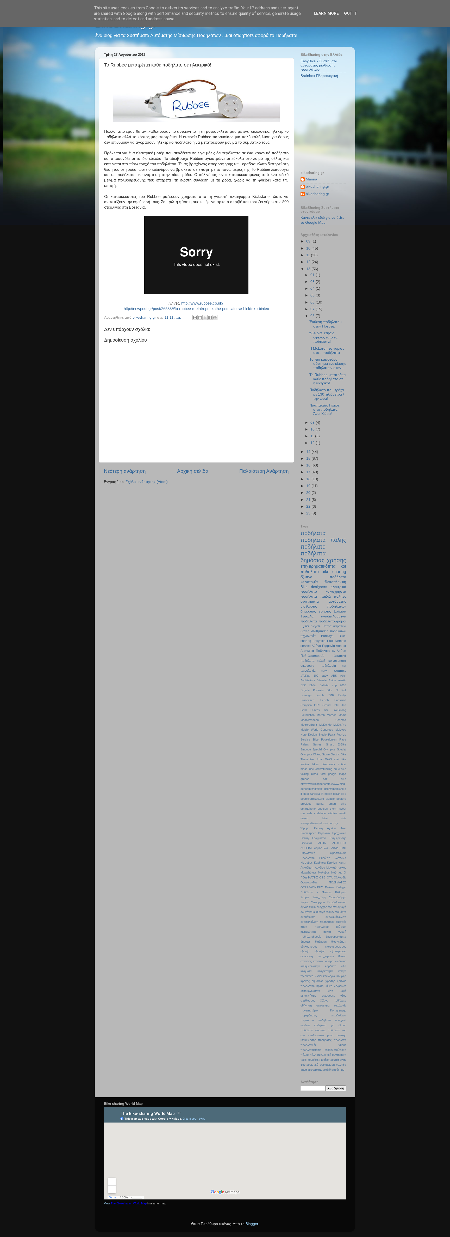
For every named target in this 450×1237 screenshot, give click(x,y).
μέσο (330, 990)
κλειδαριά (329, 976)
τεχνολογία (308, 636)
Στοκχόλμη (319, 897)
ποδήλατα (313, 533)
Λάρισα (341, 646)
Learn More (326, 13)
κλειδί (318, 976)
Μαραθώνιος (308, 872)
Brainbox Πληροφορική (319, 76)
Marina (311, 179)
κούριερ (341, 976)
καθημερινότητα (310, 966)
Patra (331, 734)
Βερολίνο (324, 833)
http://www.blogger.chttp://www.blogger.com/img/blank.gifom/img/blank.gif (323, 788)
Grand (326, 705)
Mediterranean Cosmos (323, 719)
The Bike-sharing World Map (129, 1203)
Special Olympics (323, 749)
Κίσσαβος (306, 862)
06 (313, 302)
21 (308, 500)
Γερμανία (328, 646)
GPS (317, 705)
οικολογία (340, 1005)
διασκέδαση (338, 941)
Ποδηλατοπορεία (312, 656)
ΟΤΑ (330, 877)
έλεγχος (322, 906)
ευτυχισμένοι (326, 956)
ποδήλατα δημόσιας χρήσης (323, 556)
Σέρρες (305, 897)
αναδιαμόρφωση (336, 916)
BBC (303, 685)
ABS (334, 675)
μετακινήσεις (308, 995)
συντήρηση (339, 1054)
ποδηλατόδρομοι (332, 621)
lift (322, 793)
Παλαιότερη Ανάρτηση (264, 471)
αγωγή (342, 906)
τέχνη (325, 670)
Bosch (320, 695)
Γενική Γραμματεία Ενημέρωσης (323, 838)
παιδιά (325, 596)
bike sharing (334, 571)
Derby (342, 695)
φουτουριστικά (309, 1064)
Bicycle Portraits (312, 690)
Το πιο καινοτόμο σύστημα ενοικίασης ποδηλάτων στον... (327, 363)
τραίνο (325, 1059)
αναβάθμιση (308, 916)
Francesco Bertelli (315, 700)
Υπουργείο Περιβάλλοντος (328, 902)
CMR (331, 695)
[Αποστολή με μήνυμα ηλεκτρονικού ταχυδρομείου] (195, 317)
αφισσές (341, 921)
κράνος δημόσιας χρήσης (318, 981)
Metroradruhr (309, 724)
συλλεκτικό (324, 1054)
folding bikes (309, 773)
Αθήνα (316, 646)
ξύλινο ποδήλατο (333, 1000)
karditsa (315, 793)
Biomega (306, 695)
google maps (337, 773)
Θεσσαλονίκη (335, 582)
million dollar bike (335, 793)
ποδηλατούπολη (335, 1049)
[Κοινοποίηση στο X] (205, 317)
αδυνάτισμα (308, 911)
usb (309, 813)
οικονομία (307, 666)
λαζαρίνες (340, 985)
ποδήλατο (313, 546)
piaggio (330, 798)
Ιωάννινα (340, 857)
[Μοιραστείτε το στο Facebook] (210, 317)
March (321, 715)
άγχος (304, 906)
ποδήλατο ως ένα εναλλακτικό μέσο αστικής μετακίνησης (323, 1035)
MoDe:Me (325, 724)
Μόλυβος (323, 872)
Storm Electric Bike (334, 754)
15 (308, 458)
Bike (304, 587)
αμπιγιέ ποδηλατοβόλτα (331, 911)
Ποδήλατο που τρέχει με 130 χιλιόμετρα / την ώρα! (326, 394)
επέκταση (307, 956)
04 (313, 288)
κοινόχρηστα (337, 661)
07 (313, 309)
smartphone (308, 808)
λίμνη (329, 985)
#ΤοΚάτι (305, 675)
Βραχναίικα (339, 833)
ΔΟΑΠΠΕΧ (339, 843)
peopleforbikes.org (312, 798)
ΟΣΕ (322, 877)
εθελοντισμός (309, 946)
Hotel (336, 705)
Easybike (319, 641)
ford (323, 773)
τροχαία (334, 1059)
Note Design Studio (314, 734)
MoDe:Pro (339, 724)
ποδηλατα (340, 1039)
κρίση (319, 985)
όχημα (340, 1069)
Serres (317, 744)
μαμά (343, 990)
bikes (315, 764)
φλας (343, 1059)
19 (308, 486)
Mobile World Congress (317, 729)
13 (308, 269)
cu (335, 769)
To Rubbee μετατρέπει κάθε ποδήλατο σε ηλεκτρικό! (327, 379)
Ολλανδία (340, 877)
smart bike (337, 803)
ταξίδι (304, 1059)
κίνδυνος (340, 961)
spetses (323, 808)
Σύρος (304, 902)
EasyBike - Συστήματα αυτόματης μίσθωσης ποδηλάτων (319, 65)
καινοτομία (309, 582)
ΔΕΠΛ (322, 843)
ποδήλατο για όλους (330, 1025)
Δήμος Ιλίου (322, 848)
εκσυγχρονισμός (335, 946)
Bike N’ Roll (336, 690)
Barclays (327, 636)
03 (313, 282)
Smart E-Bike (336, 744)
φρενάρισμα (327, 1064)
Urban (319, 759)
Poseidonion (328, 739)
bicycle (316, 626)
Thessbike (307, 759)
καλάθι (321, 661)
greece (305, 778)
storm (333, 808)
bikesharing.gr (317, 187)
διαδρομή (321, 941)
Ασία (343, 828)
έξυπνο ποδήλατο (323, 577)
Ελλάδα (340, 611)
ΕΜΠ (343, 848)
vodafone (320, 813)
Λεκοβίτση (307, 867)
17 (308, 472)
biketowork (328, 764)
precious (306, 803)
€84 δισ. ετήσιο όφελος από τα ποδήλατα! (323, 337)
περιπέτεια (307, 1020)
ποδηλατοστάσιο (311, 1049)
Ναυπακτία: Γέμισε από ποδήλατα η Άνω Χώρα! (325, 409)
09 (308, 241)
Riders (305, 744)
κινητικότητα (325, 971)
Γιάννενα (306, 843)
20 (308, 493)
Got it (350, 13)
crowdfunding (323, 769)
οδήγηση (306, 1005)
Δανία (334, 848)
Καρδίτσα (320, 862)
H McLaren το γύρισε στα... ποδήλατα (326, 351)
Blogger (252, 1224)
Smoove (306, 749)
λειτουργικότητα (310, 990)
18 (308, 479)
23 (308, 513)
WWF (328, 759)
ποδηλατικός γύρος (323, 1044)
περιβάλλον (338, 1015)
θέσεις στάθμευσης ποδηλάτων (323, 631)
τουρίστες (314, 1059)
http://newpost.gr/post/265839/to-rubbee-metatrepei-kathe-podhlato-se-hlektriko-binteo (196, 309)
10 (308, 248)
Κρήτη (342, 862)
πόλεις (305, 1054)
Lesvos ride (319, 710)
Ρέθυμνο (340, 892)
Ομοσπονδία (309, 882)
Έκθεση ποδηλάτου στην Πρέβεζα (325, 324)
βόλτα (327, 931)
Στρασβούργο (337, 897)
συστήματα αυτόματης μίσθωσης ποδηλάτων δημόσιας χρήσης (323, 606)
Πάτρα (327, 626)
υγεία (305, 626)
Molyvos (340, 729)
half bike (334, 778)
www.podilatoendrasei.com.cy (319, 823)
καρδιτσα (330, 966)
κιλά (343, 966)
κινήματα (306, 971)
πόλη (313, 1054)
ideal (306, 793)
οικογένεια (322, 1005)
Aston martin (337, 680)
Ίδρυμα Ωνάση (312, 828)
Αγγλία (331, 828)
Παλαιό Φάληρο (335, 887)
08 (313, 316)
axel (336, 759)
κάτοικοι (318, 961)
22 (308, 506)
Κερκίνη (332, 862)
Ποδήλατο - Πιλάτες (316, 892)
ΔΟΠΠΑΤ (306, 848)
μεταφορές (328, 995)
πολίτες (340, 596)
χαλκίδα (341, 1064)
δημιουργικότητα (336, 936)
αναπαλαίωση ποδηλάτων (318, 921)
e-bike (342, 769)
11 (308, 255)
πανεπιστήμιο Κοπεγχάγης (323, 1010)
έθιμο (312, 906)
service (306, 646)
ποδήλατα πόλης (323, 540)
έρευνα (332, 906)
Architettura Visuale (314, 680)
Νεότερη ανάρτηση (125, 471)
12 (308, 262)
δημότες (305, 941)
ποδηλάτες (325, 1039)
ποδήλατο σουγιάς (313, 1030)
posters (341, 798)
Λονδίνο (320, 867)
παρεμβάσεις (309, 1015)
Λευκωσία (307, 651)
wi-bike (332, 813)
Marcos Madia (336, 715)
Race (342, 739)
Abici (343, 675)
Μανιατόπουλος (336, 867)
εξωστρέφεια (338, 951)
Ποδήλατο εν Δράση (331, 651)
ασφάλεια (339, 626)
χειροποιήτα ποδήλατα (322, 1069)
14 (308, 452)
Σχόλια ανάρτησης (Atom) (147, 482)
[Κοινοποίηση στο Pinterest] (214, 317)
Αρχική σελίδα (192, 471)
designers (319, 587)
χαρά (304, 1069)
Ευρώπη (324, 857)
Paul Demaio (336, 641)
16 (308, 465)
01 (313, 275)
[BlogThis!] (200, 317)
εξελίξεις (320, 951)
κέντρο (329, 961)
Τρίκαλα (307, 616)
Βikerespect (308, 833)
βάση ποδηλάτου (315, 926)
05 (313, 295)
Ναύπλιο (336, 872)
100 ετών (321, 675)
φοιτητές (340, 670)
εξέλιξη (305, 951)
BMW (312, 685)
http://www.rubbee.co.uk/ (202, 303)
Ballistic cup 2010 (333, 685)
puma (319, 803)
